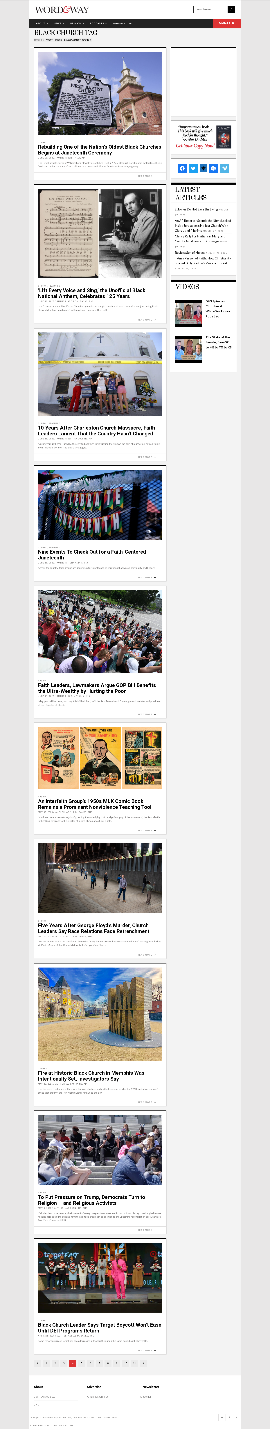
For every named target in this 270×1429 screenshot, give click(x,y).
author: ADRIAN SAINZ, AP (71, 1084)
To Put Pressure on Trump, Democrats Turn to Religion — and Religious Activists (91, 1200)
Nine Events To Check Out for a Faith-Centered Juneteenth (92, 555)
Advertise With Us (98, 1397)
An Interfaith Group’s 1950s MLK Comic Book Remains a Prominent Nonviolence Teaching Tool (95, 804)
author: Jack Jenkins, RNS (73, 696)
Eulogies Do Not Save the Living (196, 209)
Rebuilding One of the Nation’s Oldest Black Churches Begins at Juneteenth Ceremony (99, 150)
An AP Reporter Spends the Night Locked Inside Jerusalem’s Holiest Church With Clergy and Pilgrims (203, 225)
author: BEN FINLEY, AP (71, 158)
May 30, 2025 (45, 812)
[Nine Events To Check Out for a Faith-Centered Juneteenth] (100, 505)
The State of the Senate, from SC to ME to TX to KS (219, 342)
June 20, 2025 (46, 158)
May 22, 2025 (45, 1084)
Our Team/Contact (45, 1397)
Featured (54, 286)
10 (125, 1363)
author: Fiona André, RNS (73, 563)
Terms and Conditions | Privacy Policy (54, 1425)
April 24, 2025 (46, 1336)
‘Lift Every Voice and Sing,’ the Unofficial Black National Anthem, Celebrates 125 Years (91, 293)
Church (42, 142)
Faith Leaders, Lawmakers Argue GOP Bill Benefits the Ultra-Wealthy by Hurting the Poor (97, 688)
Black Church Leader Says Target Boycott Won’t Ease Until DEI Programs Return (99, 1328)
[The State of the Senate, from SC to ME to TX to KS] (188, 362)
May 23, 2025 (45, 936)
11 (134, 1363)
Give (36, 1405)
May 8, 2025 (44, 1208)
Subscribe (145, 1397)
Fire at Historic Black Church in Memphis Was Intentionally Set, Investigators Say (91, 1076)
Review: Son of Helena (190, 252)
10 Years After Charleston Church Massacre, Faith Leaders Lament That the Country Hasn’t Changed (96, 431)
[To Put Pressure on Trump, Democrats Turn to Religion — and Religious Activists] (100, 1150)
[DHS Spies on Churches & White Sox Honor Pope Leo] (188, 326)
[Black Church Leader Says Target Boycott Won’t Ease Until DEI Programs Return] (100, 1278)
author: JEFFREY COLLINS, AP (74, 439)
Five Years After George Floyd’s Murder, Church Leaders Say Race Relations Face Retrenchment (93, 928)
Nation (42, 681)
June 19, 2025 (46, 301)
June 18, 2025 (46, 439)
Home (38, 39)
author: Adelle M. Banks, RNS (75, 301)
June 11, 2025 (46, 696)
